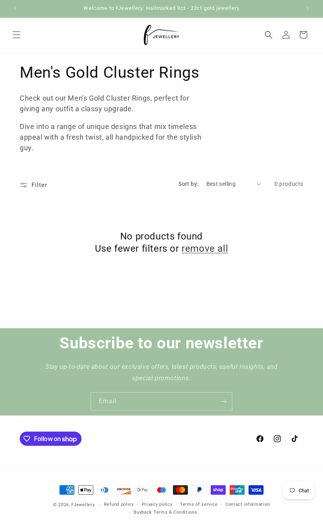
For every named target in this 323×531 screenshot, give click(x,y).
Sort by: (188, 184)
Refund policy (119, 504)
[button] (16, 34)
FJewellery (83, 504)
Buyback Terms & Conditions (165, 512)
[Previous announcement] (15, 8)
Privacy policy (157, 504)
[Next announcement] (307, 8)
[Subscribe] (223, 401)
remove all (205, 248)
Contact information (247, 504)
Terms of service (198, 504)
